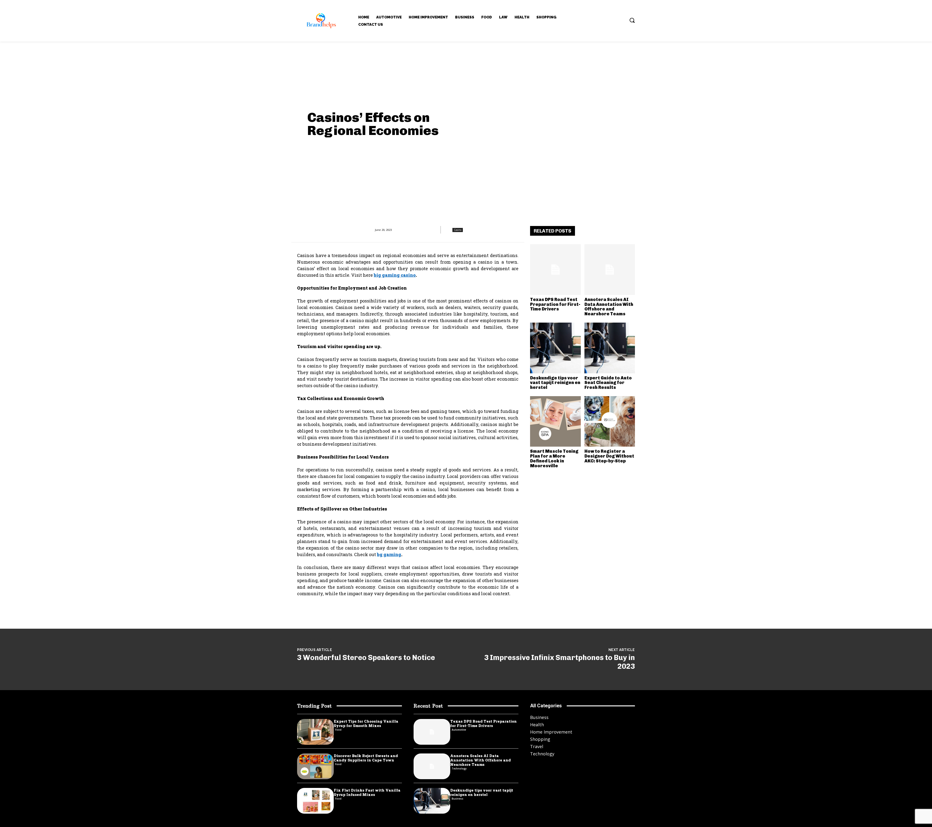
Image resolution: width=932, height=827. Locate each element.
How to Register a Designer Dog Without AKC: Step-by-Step (609, 456)
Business (457, 798)
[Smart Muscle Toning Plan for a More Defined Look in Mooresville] (555, 421)
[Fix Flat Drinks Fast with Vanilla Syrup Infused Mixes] (315, 801)
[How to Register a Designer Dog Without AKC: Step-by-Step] (609, 421)
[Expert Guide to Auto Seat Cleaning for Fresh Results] (609, 348)
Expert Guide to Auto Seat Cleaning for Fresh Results (608, 382)
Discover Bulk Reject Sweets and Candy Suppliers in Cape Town (366, 757)
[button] (632, 20)
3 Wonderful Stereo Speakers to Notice (366, 657)
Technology (459, 768)
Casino (457, 230)
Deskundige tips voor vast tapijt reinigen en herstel (555, 382)
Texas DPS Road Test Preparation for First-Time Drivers (555, 304)
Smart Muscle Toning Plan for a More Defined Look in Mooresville (554, 458)
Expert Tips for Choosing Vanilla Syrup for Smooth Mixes (366, 723)
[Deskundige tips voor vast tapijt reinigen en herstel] (555, 348)
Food (338, 729)
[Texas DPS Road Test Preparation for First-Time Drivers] (555, 269)
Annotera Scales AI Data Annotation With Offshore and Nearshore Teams (608, 307)
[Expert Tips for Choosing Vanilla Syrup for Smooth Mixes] (315, 732)
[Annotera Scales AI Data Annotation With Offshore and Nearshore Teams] (609, 269)
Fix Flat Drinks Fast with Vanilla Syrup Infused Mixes (367, 792)
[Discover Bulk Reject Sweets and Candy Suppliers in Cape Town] (315, 766)
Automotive (459, 729)
